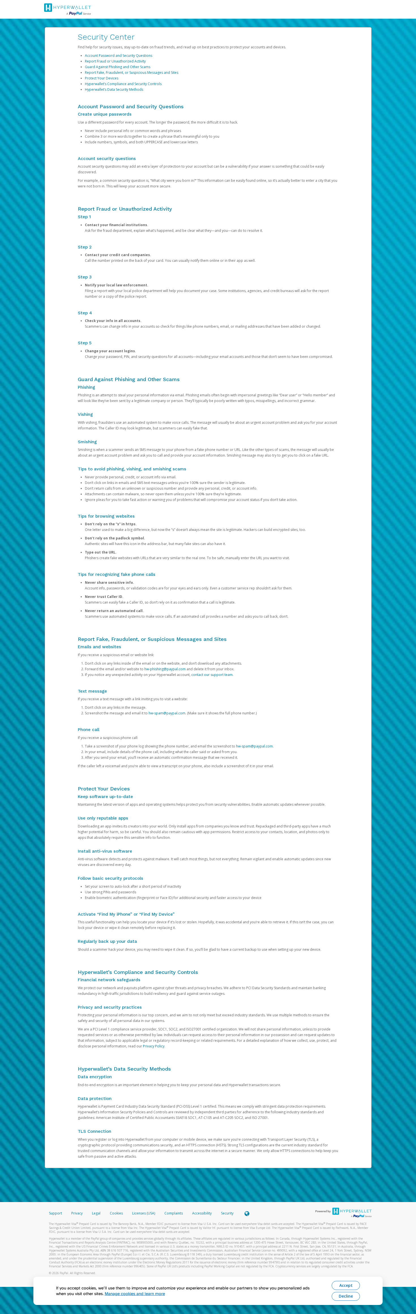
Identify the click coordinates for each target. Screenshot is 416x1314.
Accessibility (202, 1213)
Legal (96, 1213)
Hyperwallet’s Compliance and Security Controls (123, 83)
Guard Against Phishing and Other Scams (117, 66)
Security (227, 1213)
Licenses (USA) (144, 1213)
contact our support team (212, 674)
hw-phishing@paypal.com (165, 669)
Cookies (116, 1213)
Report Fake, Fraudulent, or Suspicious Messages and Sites (131, 72)
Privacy (77, 1213)
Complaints (174, 1213)
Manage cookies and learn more (135, 1293)
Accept (346, 1285)
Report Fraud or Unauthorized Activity (115, 61)
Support (55, 1213)
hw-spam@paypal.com (167, 713)
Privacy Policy (153, 1046)
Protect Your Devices (101, 78)
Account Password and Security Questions (118, 55)
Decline (346, 1296)
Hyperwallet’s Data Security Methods (114, 89)
